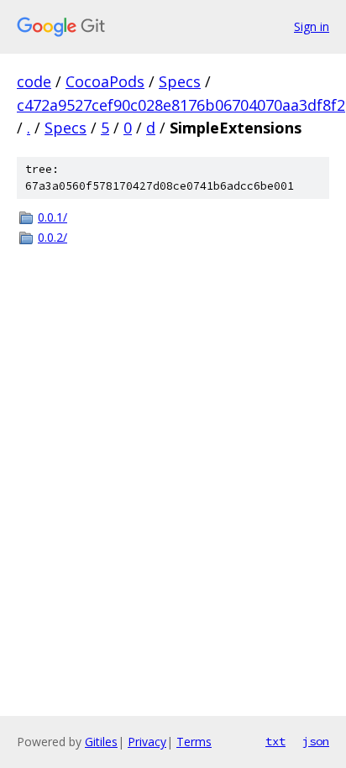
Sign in (311, 26)
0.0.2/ (52, 237)
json (315, 741)
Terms (194, 742)
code (34, 81)
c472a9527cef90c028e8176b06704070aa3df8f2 (181, 105)
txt (275, 741)
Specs (180, 81)
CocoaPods (105, 81)
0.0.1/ (52, 217)
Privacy (147, 742)
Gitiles (101, 742)
